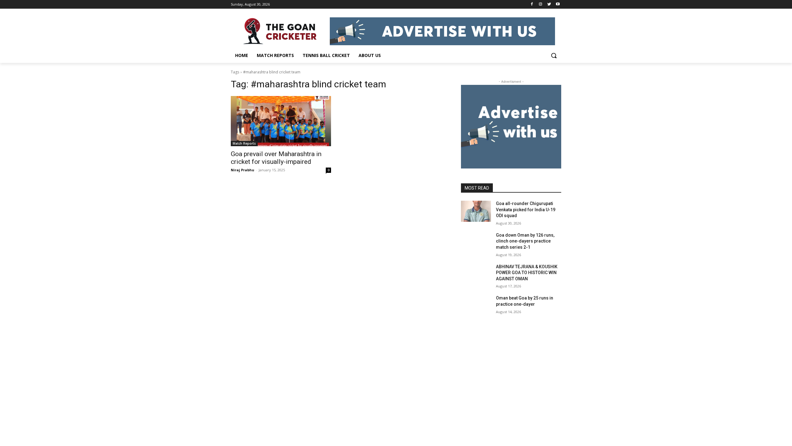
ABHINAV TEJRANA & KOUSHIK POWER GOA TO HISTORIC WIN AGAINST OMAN (526, 272)
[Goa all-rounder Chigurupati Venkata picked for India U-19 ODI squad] (476, 211)
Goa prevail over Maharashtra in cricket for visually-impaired (276, 157)
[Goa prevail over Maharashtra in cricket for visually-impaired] (281, 121)
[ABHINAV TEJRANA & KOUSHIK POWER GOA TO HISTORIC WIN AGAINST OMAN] (476, 274)
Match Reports (244, 143)
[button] (553, 55)
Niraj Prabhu (242, 170)
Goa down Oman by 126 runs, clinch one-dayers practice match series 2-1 (525, 241)
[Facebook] (532, 4)
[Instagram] (540, 4)
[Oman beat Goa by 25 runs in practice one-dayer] (476, 305)
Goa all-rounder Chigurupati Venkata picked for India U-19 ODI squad (525, 209)
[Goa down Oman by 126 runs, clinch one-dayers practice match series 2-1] (476, 242)
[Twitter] (549, 4)
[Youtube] (557, 4)
